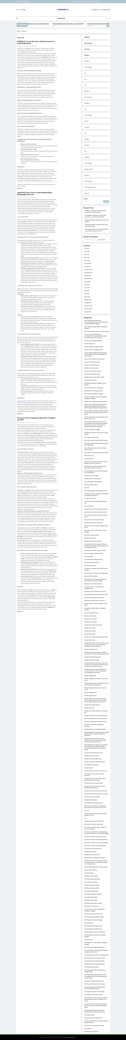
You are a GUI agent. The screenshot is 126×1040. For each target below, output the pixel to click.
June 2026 (86, 251)
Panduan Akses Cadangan (90, 622)
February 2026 (87, 263)
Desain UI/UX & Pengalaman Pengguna (93, 393)
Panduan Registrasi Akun (90, 695)
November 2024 (88, 309)
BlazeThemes (72, 1037)
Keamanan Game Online (90, 565)
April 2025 (86, 293)
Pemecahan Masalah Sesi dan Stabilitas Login (95, 718)
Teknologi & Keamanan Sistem (91, 888)
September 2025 (88, 278)
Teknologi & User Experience (91, 906)
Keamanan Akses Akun (90, 538)
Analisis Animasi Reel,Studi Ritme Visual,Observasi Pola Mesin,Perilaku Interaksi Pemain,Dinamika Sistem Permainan (95, 336)
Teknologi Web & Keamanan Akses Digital (94, 984)
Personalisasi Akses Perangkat (92, 796)
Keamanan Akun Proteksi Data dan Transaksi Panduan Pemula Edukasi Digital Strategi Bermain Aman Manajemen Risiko (96, 545)
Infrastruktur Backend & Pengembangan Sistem (95, 490)
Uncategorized (87, 1028)
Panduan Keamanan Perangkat (91, 660)
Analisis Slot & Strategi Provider (92, 362)
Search (85, 199)
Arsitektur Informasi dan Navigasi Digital (94, 377)
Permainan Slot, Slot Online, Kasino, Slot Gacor (95, 791)
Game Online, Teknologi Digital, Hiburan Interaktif (96, 452)
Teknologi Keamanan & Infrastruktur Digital (94, 958)
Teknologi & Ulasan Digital (90, 900)
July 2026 (86, 248)
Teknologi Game (88, 939)
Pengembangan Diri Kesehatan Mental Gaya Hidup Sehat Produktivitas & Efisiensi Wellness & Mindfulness (96, 734)
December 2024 (88, 305)
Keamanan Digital (88, 556)
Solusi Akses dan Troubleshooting (92, 848)
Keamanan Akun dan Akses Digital (92, 541)
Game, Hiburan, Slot (89, 455)
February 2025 (87, 299)
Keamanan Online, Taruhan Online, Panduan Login (96, 573)
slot (85, 73)
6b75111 (20, 46)
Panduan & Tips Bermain (90, 616)
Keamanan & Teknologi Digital (91, 535)
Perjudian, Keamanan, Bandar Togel (92, 758)
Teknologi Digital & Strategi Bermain (93, 926)
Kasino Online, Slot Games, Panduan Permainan (95, 509)
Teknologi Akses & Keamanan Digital (93, 914)
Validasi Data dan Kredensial (91, 1031)
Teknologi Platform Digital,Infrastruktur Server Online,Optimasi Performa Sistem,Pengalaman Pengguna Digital (95, 976)
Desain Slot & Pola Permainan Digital (93, 391)
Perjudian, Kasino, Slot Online (91, 755)
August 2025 (87, 281)
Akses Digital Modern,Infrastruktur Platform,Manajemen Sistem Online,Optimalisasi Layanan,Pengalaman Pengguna (96, 322)
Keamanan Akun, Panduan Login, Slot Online (95, 550)
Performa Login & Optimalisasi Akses (93, 752)
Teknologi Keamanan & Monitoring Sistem (94, 964)
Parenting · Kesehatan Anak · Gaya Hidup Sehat (95, 715)
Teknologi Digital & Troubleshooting (93, 929)
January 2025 (87, 302)
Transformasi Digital (89, 1015)
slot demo (86, 145)
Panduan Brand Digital (89, 634)
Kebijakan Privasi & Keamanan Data (93, 583)
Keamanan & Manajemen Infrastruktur (93, 522)
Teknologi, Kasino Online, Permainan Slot (94, 991)
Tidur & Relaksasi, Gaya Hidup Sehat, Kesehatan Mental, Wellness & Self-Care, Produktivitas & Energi (96, 999)
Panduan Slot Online (89, 708)
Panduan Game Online (89, 640)
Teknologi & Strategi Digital (91, 897)
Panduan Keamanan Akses (90, 649)
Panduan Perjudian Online (90, 692)
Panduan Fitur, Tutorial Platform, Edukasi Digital (96, 637)
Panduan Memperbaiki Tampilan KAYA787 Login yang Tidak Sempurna (83, 1)
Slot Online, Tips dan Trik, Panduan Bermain (95, 845)
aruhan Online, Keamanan (90, 380)
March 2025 (87, 296)
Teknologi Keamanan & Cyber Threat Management (96, 955)
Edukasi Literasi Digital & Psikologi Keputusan (95, 401)
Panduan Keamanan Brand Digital (92, 657)
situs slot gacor (88, 67)
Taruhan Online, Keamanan (90, 870)
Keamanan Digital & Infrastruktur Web (93, 559)
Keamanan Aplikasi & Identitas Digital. (93, 553)
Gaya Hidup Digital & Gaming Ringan (93, 481)
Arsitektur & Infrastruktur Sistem (92, 374)
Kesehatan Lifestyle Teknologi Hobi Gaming (95, 591)
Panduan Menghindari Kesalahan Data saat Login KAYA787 (35, 24)
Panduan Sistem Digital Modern (92, 705)
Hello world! (102, 239)
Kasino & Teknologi (89, 506)
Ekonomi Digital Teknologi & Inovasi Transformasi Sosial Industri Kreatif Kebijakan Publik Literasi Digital (96, 412)
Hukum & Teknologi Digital (90, 484)
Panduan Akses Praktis (90, 631)
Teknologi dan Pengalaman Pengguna (93, 920)
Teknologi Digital (88, 923)
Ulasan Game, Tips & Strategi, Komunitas (94, 1025)
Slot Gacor (87, 91)
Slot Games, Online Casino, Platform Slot (94, 821)
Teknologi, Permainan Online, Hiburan (93, 994)
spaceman (86, 157)
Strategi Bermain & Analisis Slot (92, 854)
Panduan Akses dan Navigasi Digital (93, 625)
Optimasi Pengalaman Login (91, 613)
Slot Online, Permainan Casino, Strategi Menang (96, 842)
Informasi (86, 487)
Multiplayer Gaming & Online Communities (94, 600)
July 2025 (86, 284)
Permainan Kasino (88, 768)
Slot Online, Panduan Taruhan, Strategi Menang (95, 839)
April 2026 (86, 257)
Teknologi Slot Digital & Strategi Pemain (94, 981)
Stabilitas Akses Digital (90, 851)
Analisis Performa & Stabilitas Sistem (93, 349)
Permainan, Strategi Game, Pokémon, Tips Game (96, 794)
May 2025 (86, 290)
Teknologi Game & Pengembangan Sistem (94, 947)
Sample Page (61, 18)
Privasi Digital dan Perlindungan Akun (93, 803)
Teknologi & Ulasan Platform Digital (93, 903)
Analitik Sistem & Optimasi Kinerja (92, 371)
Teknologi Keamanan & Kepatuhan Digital (94, 961)
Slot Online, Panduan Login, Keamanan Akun (95, 836)
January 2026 (87, 266)
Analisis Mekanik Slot (89, 343)
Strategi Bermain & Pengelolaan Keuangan (94, 857)
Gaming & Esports (88, 458)
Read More (19, 188)
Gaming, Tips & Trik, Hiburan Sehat (92, 478)
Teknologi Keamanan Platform (91, 967)
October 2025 (87, 275)
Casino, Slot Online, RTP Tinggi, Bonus (93, 387)
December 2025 (88, 269)
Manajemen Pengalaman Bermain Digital (94, 597)
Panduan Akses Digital (89, 628)
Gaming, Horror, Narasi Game (91, 475)
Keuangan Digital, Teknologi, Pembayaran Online (96, 594)
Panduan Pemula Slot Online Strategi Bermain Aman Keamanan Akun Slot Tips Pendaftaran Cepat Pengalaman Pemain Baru (95, 671)
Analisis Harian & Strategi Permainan (93, 340)
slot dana (86, 139)
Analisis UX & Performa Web (91, 368)
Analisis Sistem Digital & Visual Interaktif (94, 359)
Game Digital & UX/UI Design (91, 437)
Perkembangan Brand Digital (91, 764)
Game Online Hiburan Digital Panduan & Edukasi (96, 440)
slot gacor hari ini (88, 169)
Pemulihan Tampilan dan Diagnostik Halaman (95, 721)
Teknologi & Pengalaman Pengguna (93, 894)
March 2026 (87, 260)
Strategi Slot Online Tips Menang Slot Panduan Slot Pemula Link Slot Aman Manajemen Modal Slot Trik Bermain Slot (95, 862)
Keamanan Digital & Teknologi (91, 562)
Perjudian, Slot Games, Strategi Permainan (94, 761)
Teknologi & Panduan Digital (91, 891)
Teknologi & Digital (89, 873)
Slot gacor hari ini (21, 401)
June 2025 (86, 287)
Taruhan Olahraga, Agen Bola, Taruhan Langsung (96, 867)
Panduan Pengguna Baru (90, 675)
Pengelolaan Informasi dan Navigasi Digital (94, 729)
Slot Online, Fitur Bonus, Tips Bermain (93, 824)
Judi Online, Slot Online (90, 498)
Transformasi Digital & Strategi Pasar (93, 1018)
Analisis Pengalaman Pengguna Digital (93, 346)
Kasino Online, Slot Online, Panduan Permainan (95, 512)
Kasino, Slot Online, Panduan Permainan (94, 519)
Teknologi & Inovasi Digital (90, 882)
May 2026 (86, 254)
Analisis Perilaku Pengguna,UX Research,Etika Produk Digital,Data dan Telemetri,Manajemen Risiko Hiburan (95, 354)
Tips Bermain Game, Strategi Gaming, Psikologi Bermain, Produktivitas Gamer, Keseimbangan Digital (95, 1005)
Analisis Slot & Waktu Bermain (91, 365)
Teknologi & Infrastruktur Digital (92, 879)
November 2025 (88, 272)
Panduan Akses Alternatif (90, 619)
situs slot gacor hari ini (90, 187)
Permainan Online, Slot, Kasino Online (93, 783)
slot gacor (33, 52)
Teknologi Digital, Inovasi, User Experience (94, 932)
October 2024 (87, 311)
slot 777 (86, 121)
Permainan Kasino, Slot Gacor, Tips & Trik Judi (95, 770)
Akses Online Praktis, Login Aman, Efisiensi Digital (96, 331)
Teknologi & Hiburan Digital (91, 876)
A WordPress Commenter (90, 239)
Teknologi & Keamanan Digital (91, 885)
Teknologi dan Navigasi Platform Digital (94, 917)
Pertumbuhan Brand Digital (90, 800)
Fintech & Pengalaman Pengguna (92, 429)
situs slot (86, 127)
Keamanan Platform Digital (90, 576)
